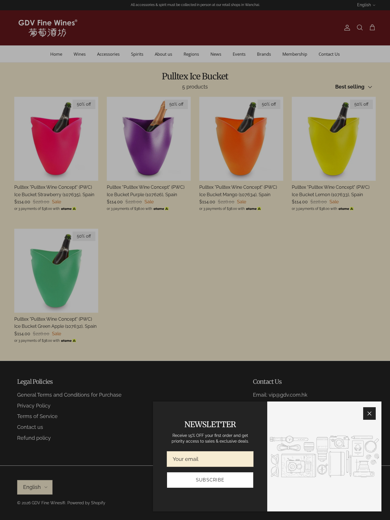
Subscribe (210, 480)
